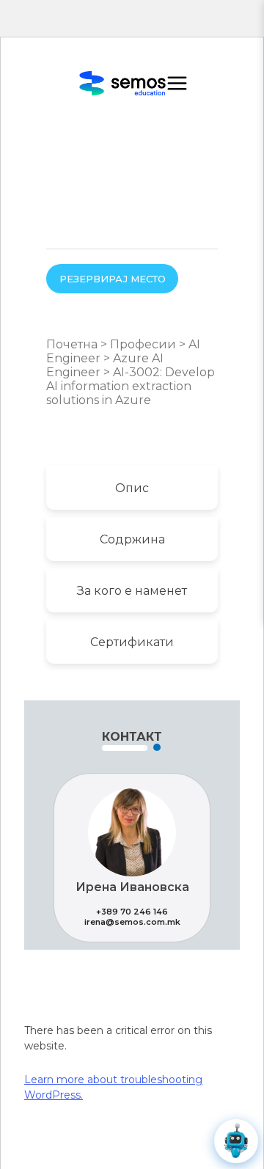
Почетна (72, 344)
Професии (143, 344)
